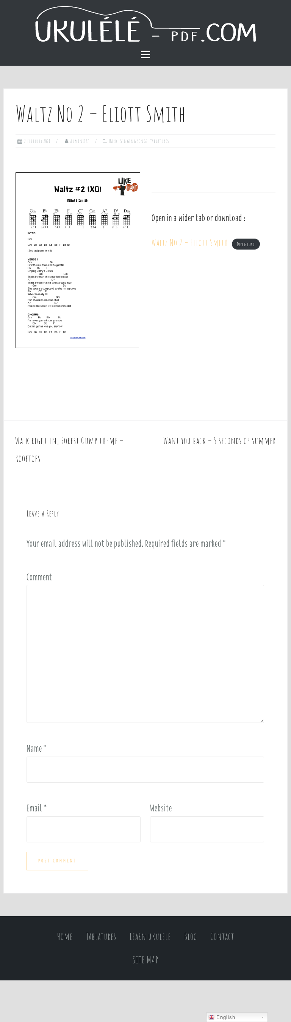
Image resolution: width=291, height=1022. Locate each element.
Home (65, 936)
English (224, 1017)
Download (246, 244)
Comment (39, 577)
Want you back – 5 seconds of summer (219, 441)
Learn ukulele (150, 936)
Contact (222, 936)
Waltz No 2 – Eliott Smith (190, 242)
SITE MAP (145, 960)
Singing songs (133, 141)
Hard (113, 141)
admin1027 (79, 141)
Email (37, 808)
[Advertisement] (213, 343)
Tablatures (159, 141)
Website (161, 808)
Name (37, 748)
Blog (190, 936)
